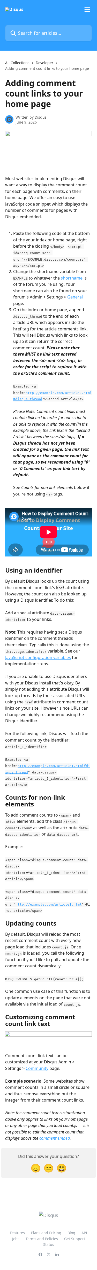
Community (37, 1068)
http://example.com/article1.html (49, 904)
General (75, 297)
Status (48, 1244)
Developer (44, 62)
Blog (71, 1232)
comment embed (54, 1138)
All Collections (17, 62)
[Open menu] (87, 9)
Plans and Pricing (46, 1232)
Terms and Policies (42, 1238)
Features (17, 1232)
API (84, 1232)
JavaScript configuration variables (38, 657)
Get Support (74, 1238)
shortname (72, 278)
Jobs (15, 1238)
